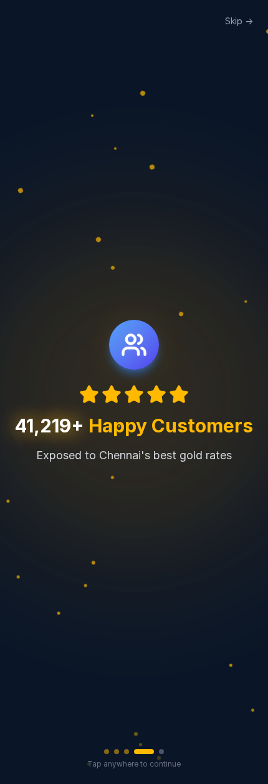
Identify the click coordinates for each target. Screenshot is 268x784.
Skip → (239, 21)
